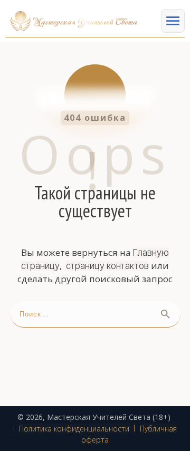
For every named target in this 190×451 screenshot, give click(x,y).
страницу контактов (107, 266)
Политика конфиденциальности (74, 429)
